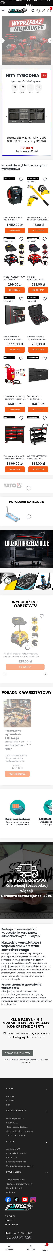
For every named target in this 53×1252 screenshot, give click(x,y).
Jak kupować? (13, 1149)
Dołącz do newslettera (17, 1053)
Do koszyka (14, 230)
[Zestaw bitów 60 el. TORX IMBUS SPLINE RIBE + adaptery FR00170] (26, 115)
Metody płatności (15, 1118)
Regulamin (11, 1157)
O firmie (10, 1100)
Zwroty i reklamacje (16, 1135)
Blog (8, 1104)
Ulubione (10, 1192)
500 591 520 (21, 1237)
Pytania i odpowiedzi (16, 1153)
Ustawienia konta (14, 1188)
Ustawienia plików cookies (19, 1166)
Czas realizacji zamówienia (19, 1131)
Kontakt (10, 1096)
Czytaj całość (17, 774)
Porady (17, 765)
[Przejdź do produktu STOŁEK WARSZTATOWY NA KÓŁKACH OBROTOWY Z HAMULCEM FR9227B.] (15, 255)
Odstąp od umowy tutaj (18, 1184)
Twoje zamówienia (15, 1179)
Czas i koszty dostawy (17, 1127)
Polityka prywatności (16, 1161)
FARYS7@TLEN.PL (23, 1233)
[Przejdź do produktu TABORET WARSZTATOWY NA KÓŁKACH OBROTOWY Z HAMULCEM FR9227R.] (38, 255)
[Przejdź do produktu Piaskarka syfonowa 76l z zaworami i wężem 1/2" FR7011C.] (15, 374)
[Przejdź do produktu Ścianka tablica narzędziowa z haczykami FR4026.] (38, 374)
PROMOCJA (12, 1122)
